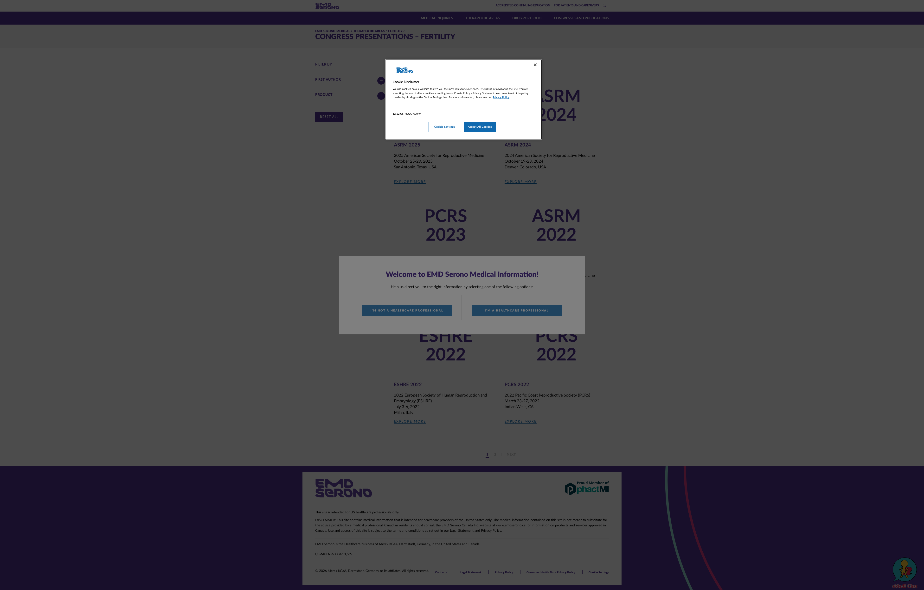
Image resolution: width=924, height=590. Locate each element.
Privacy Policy (501, 97)
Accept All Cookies (480, 127)
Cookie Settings (444, 127)
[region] (463, 99)
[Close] (535, 65)
